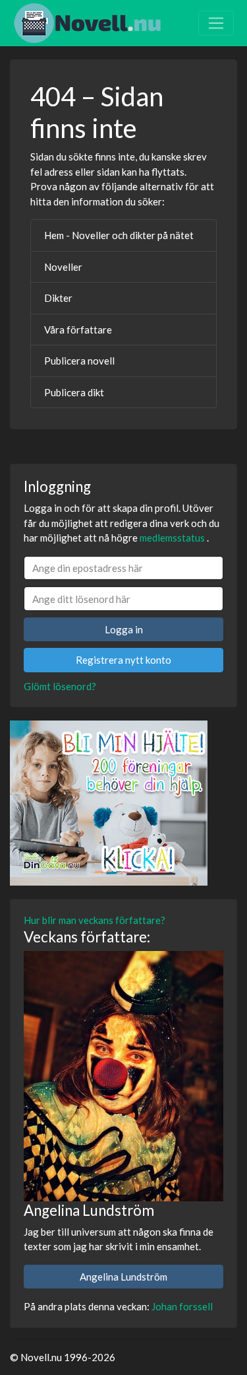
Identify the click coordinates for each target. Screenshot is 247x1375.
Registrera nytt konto (123, 660)
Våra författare (78, 329)
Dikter (58, 298)
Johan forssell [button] (182, 1306)
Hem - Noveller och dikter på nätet (119, 235)
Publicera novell (79, 361)
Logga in (124, 629)
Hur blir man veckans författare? (94, 920)
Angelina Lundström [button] (123, 1277)
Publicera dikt (74, 392)
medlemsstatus (172, 538)
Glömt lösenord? (60, 686)
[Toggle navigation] (216, 23)
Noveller (63, 267)
